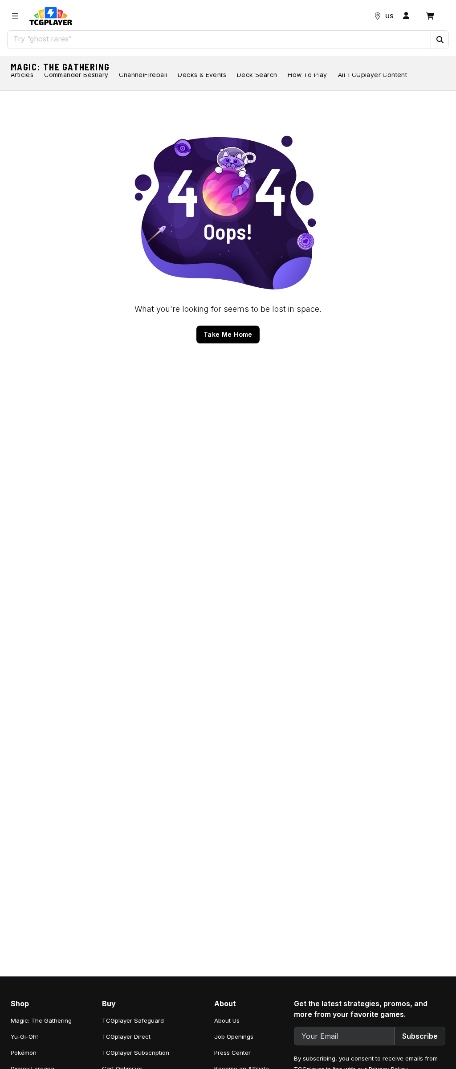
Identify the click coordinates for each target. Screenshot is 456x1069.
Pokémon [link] (24, 1052)
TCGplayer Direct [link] (126, 1036)
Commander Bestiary (76, 74)
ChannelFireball (143, 74)
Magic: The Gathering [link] (41, 1020)
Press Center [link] (232, 1052)
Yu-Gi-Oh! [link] (24, 1036)
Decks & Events (202, 74)
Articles (22, 74)
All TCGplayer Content (372, 74)
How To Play (307, 74)
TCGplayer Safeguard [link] (133, 1020)
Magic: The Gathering (60, 66)
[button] (439, 40)
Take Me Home (228, 334)
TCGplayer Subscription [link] (135, 1052)
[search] (219, 39)
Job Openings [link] (233, 1036)
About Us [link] (227, 1020)
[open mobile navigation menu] (15, 16)
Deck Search (257, 74)
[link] (50, 16)
